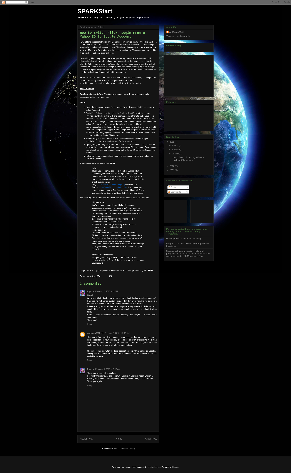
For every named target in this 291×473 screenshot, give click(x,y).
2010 (172, 166)
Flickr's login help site (100, 113)
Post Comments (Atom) (124, 448)
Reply (89, 324)
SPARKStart (94, 11)
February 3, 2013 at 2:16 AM (117, 333)
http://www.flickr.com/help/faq (112, 185)
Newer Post (86, 438)
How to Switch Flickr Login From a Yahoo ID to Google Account (112, 35)
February (177, 149)
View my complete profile (178, 36)
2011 (172, 142)
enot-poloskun (154, 467)
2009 (172, 170)
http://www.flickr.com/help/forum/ (113, 187)
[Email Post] (110, 276)
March (175, 145)
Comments (175, 192)
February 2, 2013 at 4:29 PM (107, 291)
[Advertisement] (185, 75)
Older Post (151, 438)
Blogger (175, 467)
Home (119, 438)
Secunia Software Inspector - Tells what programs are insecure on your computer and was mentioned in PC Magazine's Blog (188, 253)
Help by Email (127, 113)
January (176, 153)
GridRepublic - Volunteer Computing (183, 238)
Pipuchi (90, 291)
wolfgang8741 (93, 333)
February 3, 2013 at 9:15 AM (107, 369)
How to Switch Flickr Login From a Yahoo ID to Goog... (188, 158)
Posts (173, 187)
